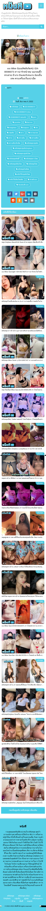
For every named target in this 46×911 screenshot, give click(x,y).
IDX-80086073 (30, 107)
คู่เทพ (26, 898)
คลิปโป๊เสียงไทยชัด (16, 179)
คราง (10, 138)
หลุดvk (29, 901)
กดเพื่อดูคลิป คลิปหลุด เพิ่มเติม (23, 810)
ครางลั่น (22, 138)
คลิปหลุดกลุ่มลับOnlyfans (23, 148)
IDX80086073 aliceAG (18, 117)
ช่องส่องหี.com (23, 185)
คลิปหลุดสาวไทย (32, 159)
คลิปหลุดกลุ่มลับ (32, 143)
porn (34, 117)
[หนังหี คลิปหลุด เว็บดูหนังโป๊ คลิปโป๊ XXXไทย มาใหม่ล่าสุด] (19, 6)
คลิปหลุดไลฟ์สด (23, 169)
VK (37, 127)
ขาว (22, 133)
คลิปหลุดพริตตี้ (14, 159)
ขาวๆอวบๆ (34, 133)
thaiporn (26, 127)
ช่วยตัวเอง (33, 179)
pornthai (17, 122)
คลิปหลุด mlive (24, 896)
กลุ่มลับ (11, 133)
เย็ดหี (21, 901)
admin (26, 98)
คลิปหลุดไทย (32, 164)
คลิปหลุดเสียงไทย (16, 164)
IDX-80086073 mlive (23, 112)
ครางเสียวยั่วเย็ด (14, 143)
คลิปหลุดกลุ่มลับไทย (23, 153)
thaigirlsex (12, 127)
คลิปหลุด (15, 107)
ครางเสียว (35, 138)
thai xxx (29, 122)
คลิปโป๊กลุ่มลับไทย (23, 174)
